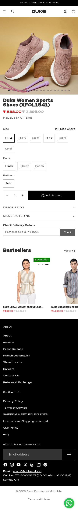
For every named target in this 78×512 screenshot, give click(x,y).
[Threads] (32, 464)
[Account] (65, 11)
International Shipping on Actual (25, 421)
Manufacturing (16, 216)
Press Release (13, 349)
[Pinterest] (45, 464)
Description (13, 207)
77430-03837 (26, 475)
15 (58, 90)
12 (47, 90)
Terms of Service (15, 408)
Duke (30, 491)
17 (65, 90)
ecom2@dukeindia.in (27, 471)
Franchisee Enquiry (16, 355)
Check (67, 232)
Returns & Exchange (17, 382)
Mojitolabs (56, 491)
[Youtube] (18, 464)
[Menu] (4, 11)
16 (62, 90)
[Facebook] (5, 464)
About (7, 335)
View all (69, 251)
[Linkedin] (38, 464)
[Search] (12, 11)
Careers (8, 369)
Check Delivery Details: (19, 225)
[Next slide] (71, 285)
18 (69, 90)
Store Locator (13, 362)
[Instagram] (12, 464)
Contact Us (11, 375)
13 (51, 90)
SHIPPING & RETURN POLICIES (25, 414)
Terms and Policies (39, 499)
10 (40, 90)
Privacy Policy (13, 401)
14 (55, 90)
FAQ (6, 434)
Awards (8, 342)
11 (44, 90)
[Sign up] (69, 454)
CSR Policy (10, 428)
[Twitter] (25, 464)
